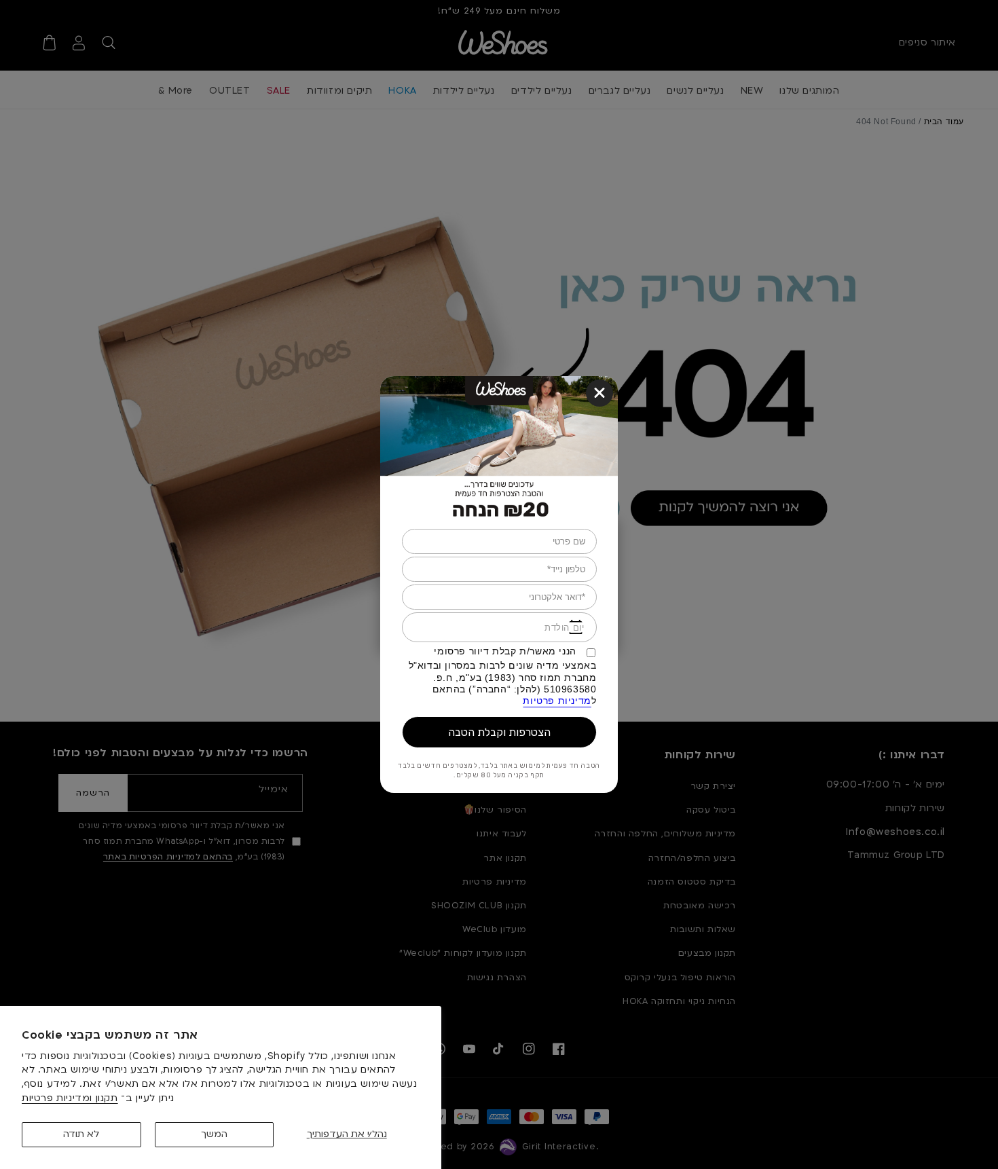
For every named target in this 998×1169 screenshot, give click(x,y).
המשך (214, 1134)
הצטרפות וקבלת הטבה (499, 732)
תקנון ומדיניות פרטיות (70, 1098)
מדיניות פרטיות (557, 701)
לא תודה (81, 1134)
